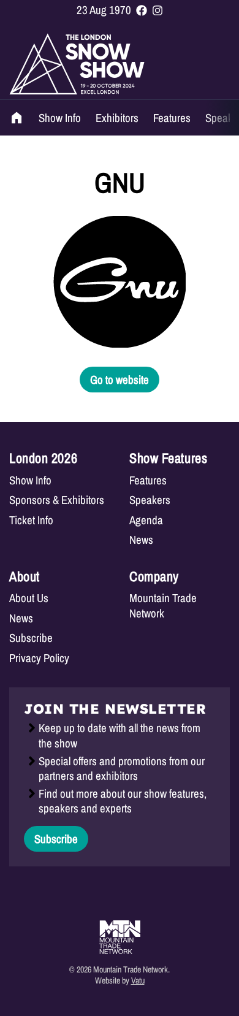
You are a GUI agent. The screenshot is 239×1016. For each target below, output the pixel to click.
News (141, 540)
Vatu (138, 980)
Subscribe (31, 638)
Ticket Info (31, 520)
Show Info (60, 118)
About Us (28, 598)
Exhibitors (117, 118)
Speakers (149, 500)
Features (172, 118)
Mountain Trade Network (163, 605)
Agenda (146, 520)
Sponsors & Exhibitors (56, 500)
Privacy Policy (39, 658)
